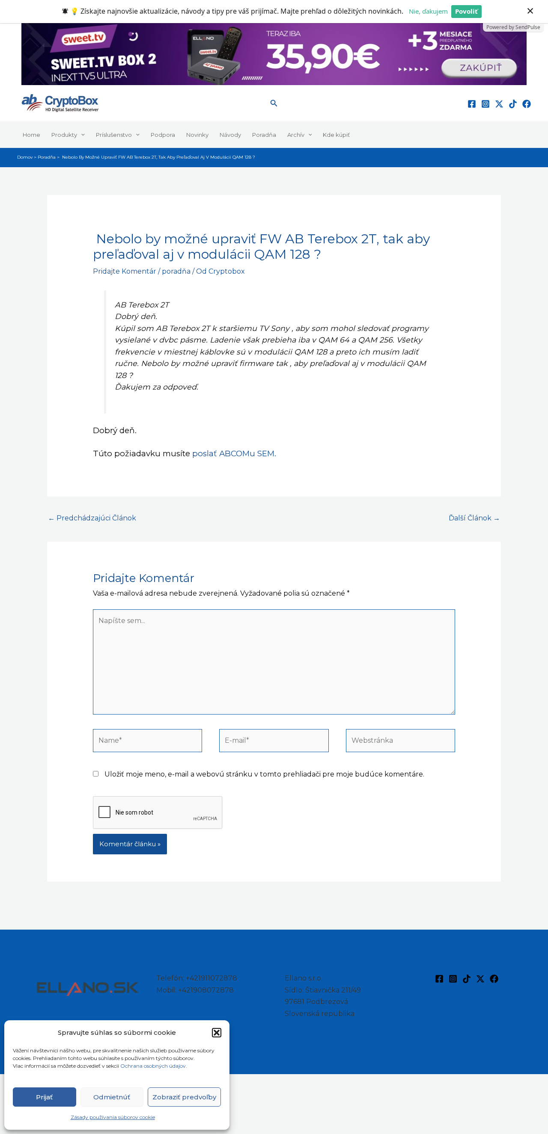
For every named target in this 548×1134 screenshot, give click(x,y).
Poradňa (264, 134)
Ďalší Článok (474, 518)
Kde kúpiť (336, 134)
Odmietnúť (111, 1097)
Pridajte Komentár (124, 271)
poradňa (176, 271)
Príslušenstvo (114, 134)
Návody (230, 134)
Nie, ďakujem (428, 11)
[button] (216, 1032)
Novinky (197, 134)
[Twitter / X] (499, 104)
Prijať (44, 1097)
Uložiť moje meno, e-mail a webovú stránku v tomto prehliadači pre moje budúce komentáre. (264, 774)
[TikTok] (513, 104)
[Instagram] (485, 104)
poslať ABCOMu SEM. (234, 453)
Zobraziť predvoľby (184, 1097)
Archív (295, 134)
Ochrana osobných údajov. (154, 1066)
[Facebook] (472, 104)
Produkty (64, 134)
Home (31, 134)
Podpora (163, 134)
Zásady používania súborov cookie (113, 1117)
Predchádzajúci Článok (92, 518)
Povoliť (466, 11)
